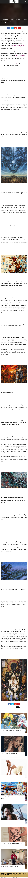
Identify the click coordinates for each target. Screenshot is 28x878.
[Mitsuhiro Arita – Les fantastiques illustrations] (14, 723)
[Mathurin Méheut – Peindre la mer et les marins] (14, 791)
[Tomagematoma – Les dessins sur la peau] (14, 836)
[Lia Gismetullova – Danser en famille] (14, 859)
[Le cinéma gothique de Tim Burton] (14, 814)
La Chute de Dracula (6, 52)
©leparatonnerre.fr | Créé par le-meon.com (10, 877)
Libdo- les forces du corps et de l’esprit (11, 776)
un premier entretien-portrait (11, 63)
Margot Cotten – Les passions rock (9, 753)
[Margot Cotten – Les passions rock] (14, 746)
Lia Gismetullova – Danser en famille (9, 866)
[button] (26, 1)
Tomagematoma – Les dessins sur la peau (11, 844)
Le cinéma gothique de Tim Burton (9, 821)
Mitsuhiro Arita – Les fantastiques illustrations (11, 730)
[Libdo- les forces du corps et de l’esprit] (14, 768)
